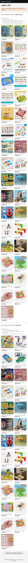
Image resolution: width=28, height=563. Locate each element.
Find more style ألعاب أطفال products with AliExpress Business (13, 9)
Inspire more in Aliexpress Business (14, 553)
